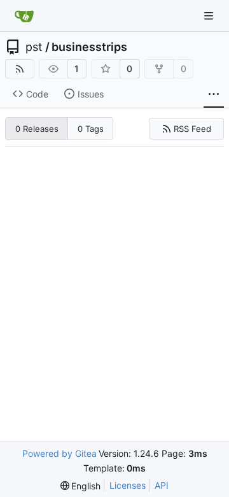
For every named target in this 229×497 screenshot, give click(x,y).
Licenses (127, 485)
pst (34, 47)
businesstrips (89, 47)
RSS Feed (192, 129)
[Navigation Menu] (210, 15)
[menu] (80, 485)
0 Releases (37, 129)
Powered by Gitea (59, 453)
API (162, 485)
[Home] (24, 15)
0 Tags (91, 129)
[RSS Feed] (19, 68)
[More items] (214, 94)
